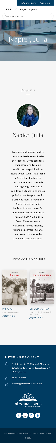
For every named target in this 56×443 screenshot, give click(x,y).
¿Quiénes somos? (30, 3)
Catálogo (21, 9)
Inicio (9, 9)
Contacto (45, 3)
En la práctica (39, 308)
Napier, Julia (28, 134)
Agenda (33, 9)
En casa (7, 309)
